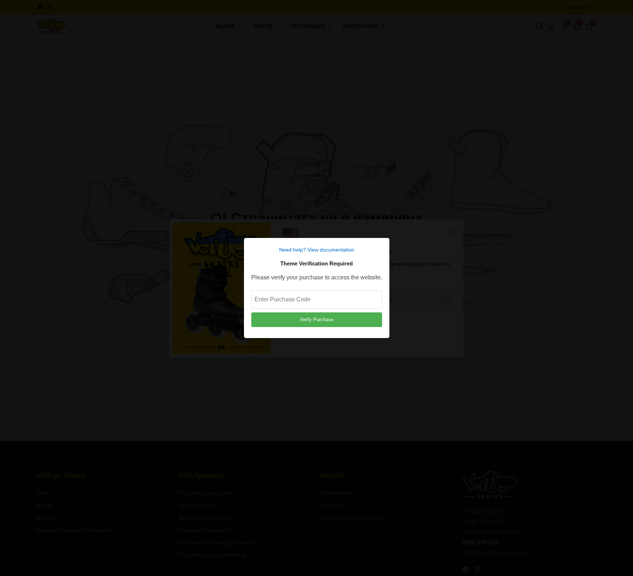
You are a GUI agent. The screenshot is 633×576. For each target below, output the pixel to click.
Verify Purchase (316, 319)
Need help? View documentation (316, 250)
